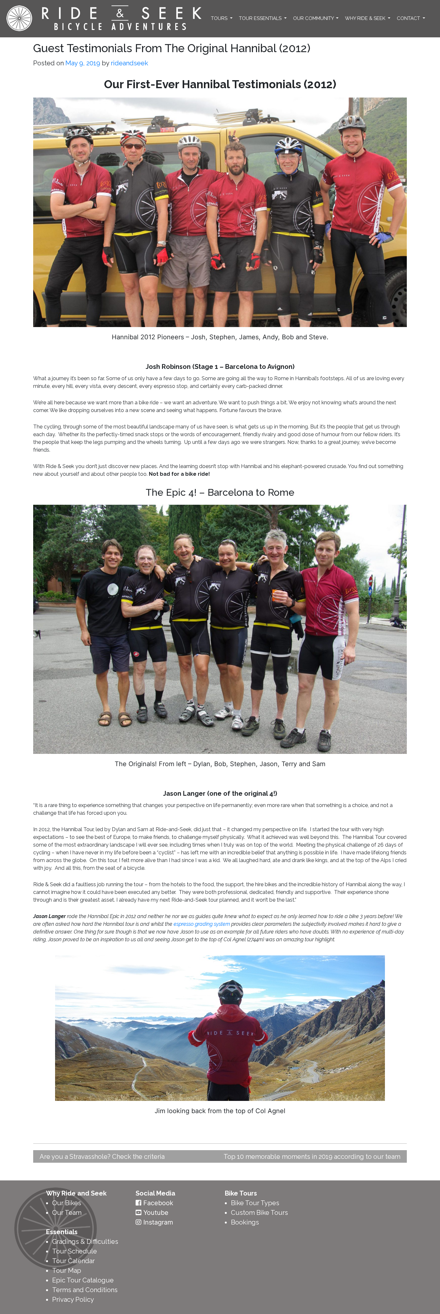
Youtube (155, 1212)
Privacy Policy (73, 1299)
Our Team (66, 1212)
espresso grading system (202, 924)
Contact (409, 18)
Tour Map (66, 1270)
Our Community (314, 18)
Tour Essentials (261, 18)
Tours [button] (220, 18)
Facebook (158, 1203)
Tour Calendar (73, 1261)
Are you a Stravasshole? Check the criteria (102, 1156)
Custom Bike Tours (259, 1212)
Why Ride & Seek (366, 18)
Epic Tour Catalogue (83, 1280)
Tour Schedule (74, 1251)
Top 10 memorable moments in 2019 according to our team (312, 1156)
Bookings (245, 1222)
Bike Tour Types (255, 1203)
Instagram (158, 1222)
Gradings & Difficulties (85, 1241)
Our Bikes (66, 1203)
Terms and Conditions (85, 1290)
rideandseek (129, 63)
